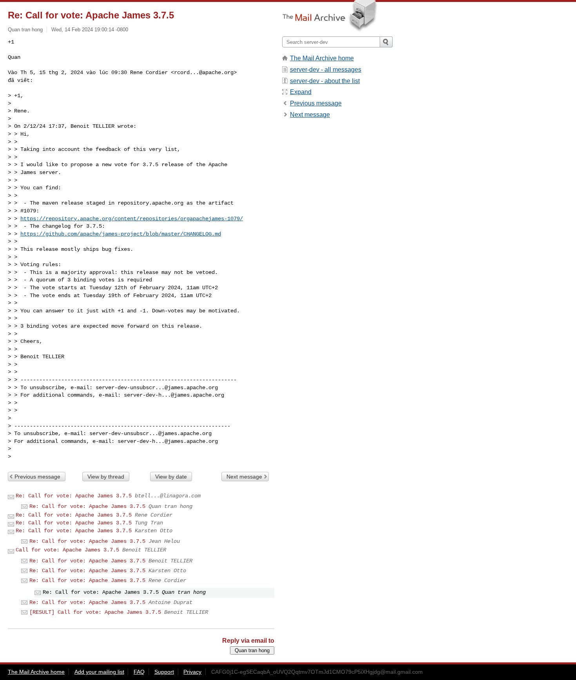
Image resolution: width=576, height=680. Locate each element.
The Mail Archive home (322, 58)
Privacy (192, 672)
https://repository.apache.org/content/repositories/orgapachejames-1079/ (131, 219)
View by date (171, 476)
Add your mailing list (99, 672)
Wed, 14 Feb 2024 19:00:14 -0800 (89, 30)
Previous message (37, 476)
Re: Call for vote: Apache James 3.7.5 (74, 496)
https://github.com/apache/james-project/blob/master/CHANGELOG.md (120, 234)
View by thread (105, 476)
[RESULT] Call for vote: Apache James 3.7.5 (95, 612)
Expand (301, 92)
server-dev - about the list (325, 81)
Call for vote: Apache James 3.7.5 (67, 550)
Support (164, 672)
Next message (244, 476)
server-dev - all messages (325, 69)
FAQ (139, 672)
